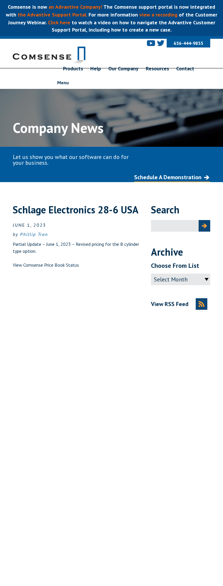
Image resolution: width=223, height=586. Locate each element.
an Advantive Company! (75, 6)
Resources (157, 68)
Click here (58, 22)
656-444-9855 (188, 43)
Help (95, 68)
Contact (185, 68)
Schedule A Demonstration (168, 177)
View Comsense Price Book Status (46, 265)
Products (73, 68)
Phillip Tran (34, 234)
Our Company (123, 68)
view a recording (158, 14)
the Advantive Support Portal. (52, 14)
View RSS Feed (169, 304)
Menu (63, 82)
